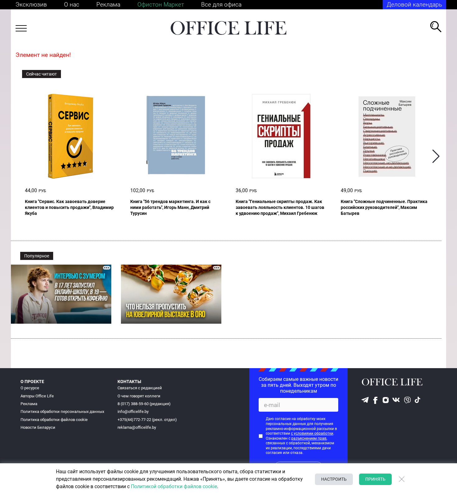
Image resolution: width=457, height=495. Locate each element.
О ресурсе (30, 388)
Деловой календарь (414, 4)
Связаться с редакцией (140, 388)
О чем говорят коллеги (139, 396)
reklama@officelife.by (137, 427)
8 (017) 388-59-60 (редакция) (144, 403)
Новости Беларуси (38, 427)
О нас (71, 4)
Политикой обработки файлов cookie (174, 486)
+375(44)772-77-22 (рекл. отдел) (147, 419)
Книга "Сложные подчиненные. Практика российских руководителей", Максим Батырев (384, 207)
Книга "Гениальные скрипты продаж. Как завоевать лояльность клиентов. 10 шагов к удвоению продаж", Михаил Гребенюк (280, 207)
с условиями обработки (312, 433)
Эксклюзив (31, 4)
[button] (436, 156)
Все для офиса (221, 4)
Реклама (108, 4)
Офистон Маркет (160, 4)
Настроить (334, 479)
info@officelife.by (133, 411)
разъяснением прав (308, 438)
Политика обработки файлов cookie (54, 419)
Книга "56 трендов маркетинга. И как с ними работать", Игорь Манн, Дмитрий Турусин (170, 207)
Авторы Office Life (37, 396)
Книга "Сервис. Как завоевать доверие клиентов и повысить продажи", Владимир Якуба (69, 207)
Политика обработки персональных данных (62, 411)
